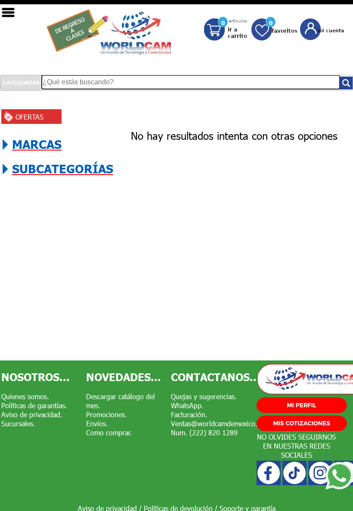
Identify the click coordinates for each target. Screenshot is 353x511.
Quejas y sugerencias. (204, 396)
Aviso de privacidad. (31, 414)
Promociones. (106, 414)
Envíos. (97, 423)
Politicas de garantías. (34, 405)
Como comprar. (109, 432)
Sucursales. (18, 423)
